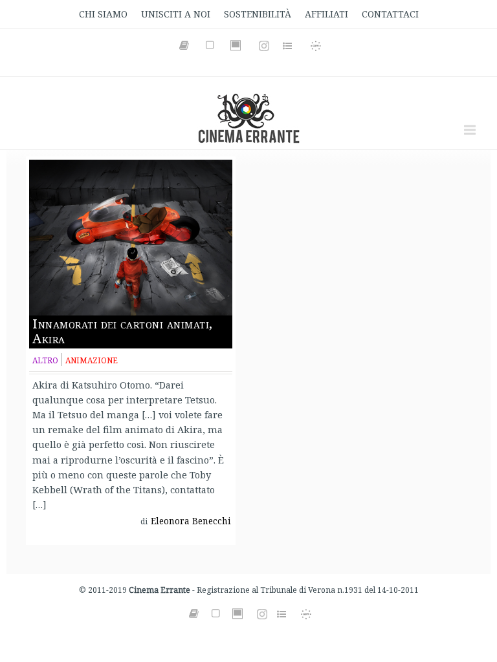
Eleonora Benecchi (191, 521)
